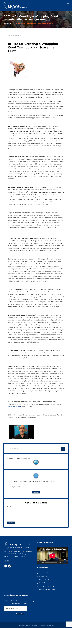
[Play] (39, 562)
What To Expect (44, 579)
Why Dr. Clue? (43, 576)
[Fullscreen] (65, 562)
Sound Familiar (44, 573)
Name (9, 514)
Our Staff (42, 583)
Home (6, 23)
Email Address (12, 507)
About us (6, 560)
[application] (52, 555)
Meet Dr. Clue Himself (46, 586)
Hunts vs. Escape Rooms (47, 589)
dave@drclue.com (14, 406)
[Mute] (62, 562)
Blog (11, 23)
